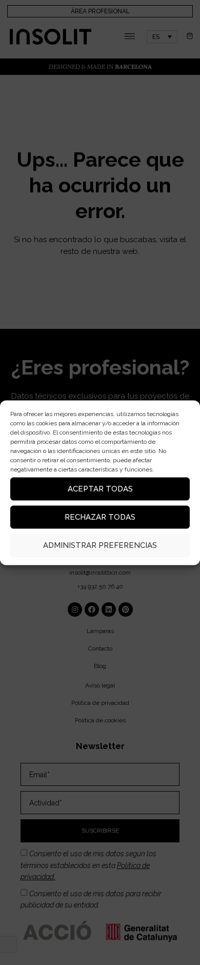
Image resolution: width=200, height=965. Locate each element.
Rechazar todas (100, 517)
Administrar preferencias (100, 545)
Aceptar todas (100, 489)
